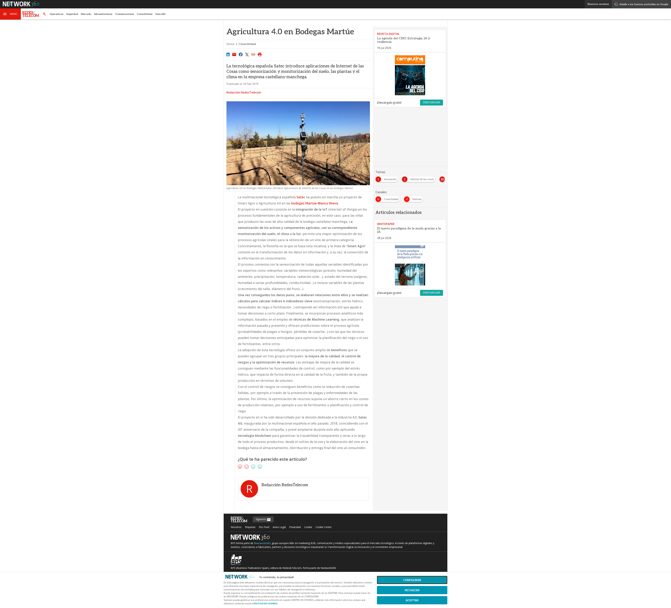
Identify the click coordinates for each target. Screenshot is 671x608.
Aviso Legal (279, 527)
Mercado (86, 14)
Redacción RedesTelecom (243, 92)
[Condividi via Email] (234, 54)
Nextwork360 (262, 543)
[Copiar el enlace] (253, 54)
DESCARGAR (431, 102)
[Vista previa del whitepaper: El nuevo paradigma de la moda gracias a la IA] (410, 265)
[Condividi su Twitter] (247, 54)
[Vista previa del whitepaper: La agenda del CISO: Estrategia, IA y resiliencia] (410, 75)
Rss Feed (264, 527)
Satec (301, 197)
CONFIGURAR (412, 580)
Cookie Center (324, 527)
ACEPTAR (412, 600)
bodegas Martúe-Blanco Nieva (314, 203)
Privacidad (295, 527)
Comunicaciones (124, 14)
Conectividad (144, 14)
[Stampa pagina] (259, 54)
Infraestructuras (103, 14)
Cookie (308, 527)
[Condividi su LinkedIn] (228, 54)
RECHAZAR (412, 590)
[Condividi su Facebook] (240, 54)
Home (230, 44)
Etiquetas (250, 527)
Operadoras (56, 14)
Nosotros (236, 527)
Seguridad (72, 14)
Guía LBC (160, 14)
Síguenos (261, 519)
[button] (10, 14)
